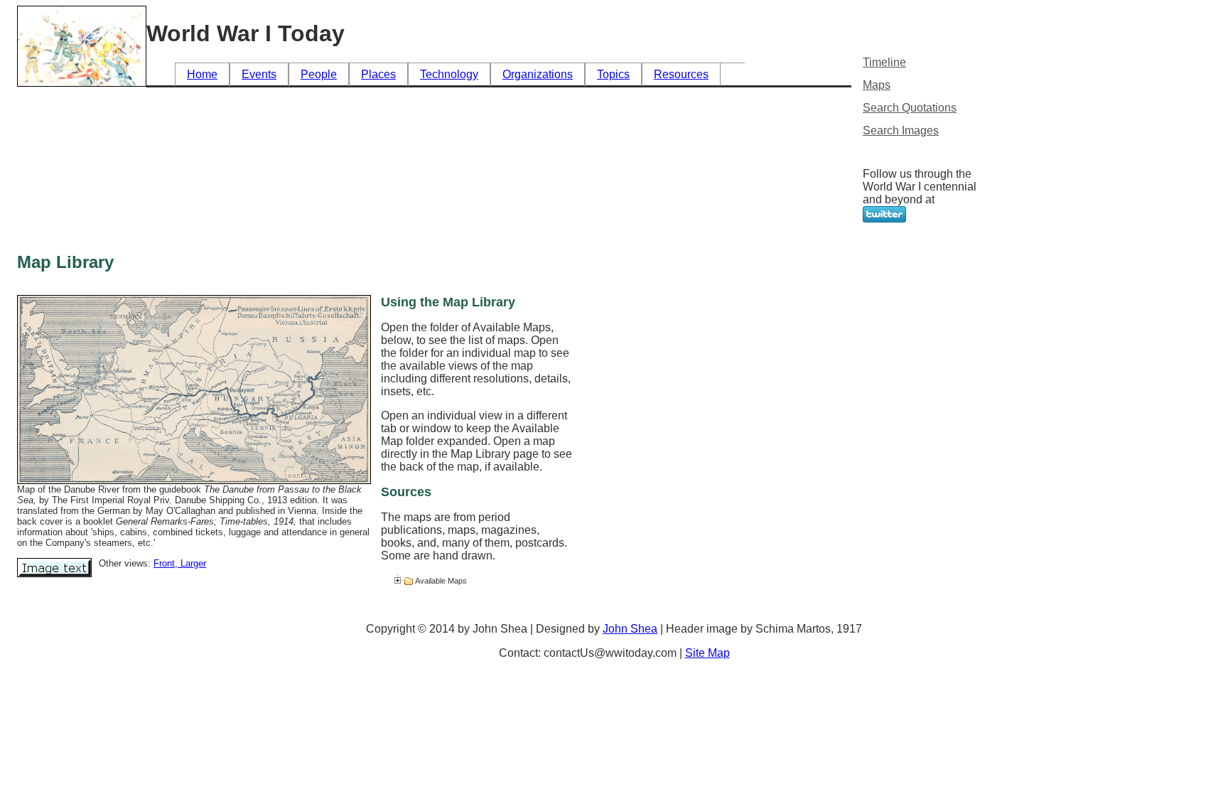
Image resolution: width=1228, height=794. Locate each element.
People (319, 74)
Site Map (707, 653)
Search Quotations (910, 108)
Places (378, 74)
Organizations (537, 74)
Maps (876, 85)
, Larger (190, 563)
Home (202, 74)
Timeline (884, 62)
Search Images (901, 130)
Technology (449, 74)
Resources (681, 74)
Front (164, 563)
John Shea (630, 629)
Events (259, 74)
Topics (613, 74)
